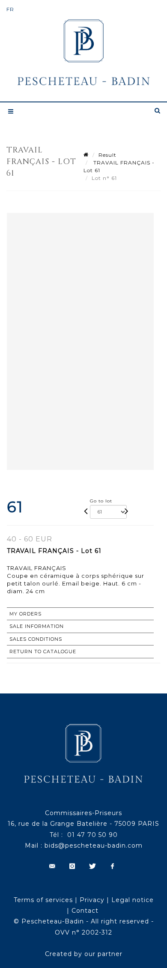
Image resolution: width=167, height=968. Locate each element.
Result (107, 155)
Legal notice (132, 900)
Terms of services (43, 900)
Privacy (92, 900)
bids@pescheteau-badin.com (94, 845)
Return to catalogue (42, 651)
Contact (85, 910)
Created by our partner (83, 954)
